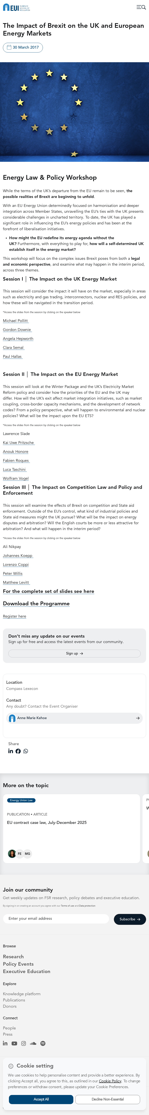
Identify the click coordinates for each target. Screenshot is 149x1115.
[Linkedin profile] (5, 1044)
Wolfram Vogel (16, 479)
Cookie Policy (110, 1081)
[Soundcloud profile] (33, 1044)
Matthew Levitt (16, 583)
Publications (14, 1000)
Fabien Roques (16, 461)
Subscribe (127, 919)
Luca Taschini (15, 470)
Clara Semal (14, 348)
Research (13, 957)
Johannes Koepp (18, 556)
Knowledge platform (22, 994)
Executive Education (26, 971)
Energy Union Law (21, 800)
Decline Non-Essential (108, 1099)
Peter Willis (13, 574)
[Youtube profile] (14, 1044)
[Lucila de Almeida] (12, 854)
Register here (14, 617)
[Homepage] (16, 7)
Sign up (72, 653)
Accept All (41, 1099)
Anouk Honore (15, 452)
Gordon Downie (17, 330)
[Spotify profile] (42, 1044)
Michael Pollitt (16, 321)
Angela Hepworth (18, 339)
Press (7, 1035)
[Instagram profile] (23, 1044)
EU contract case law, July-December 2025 (47, 823)
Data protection (87, 906)
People (9, 1028)
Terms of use (68, 906)
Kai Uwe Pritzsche (19, 443)
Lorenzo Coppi (16, 565)
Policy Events (18, 964)
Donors (9, 1007)
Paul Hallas (13, 357)
